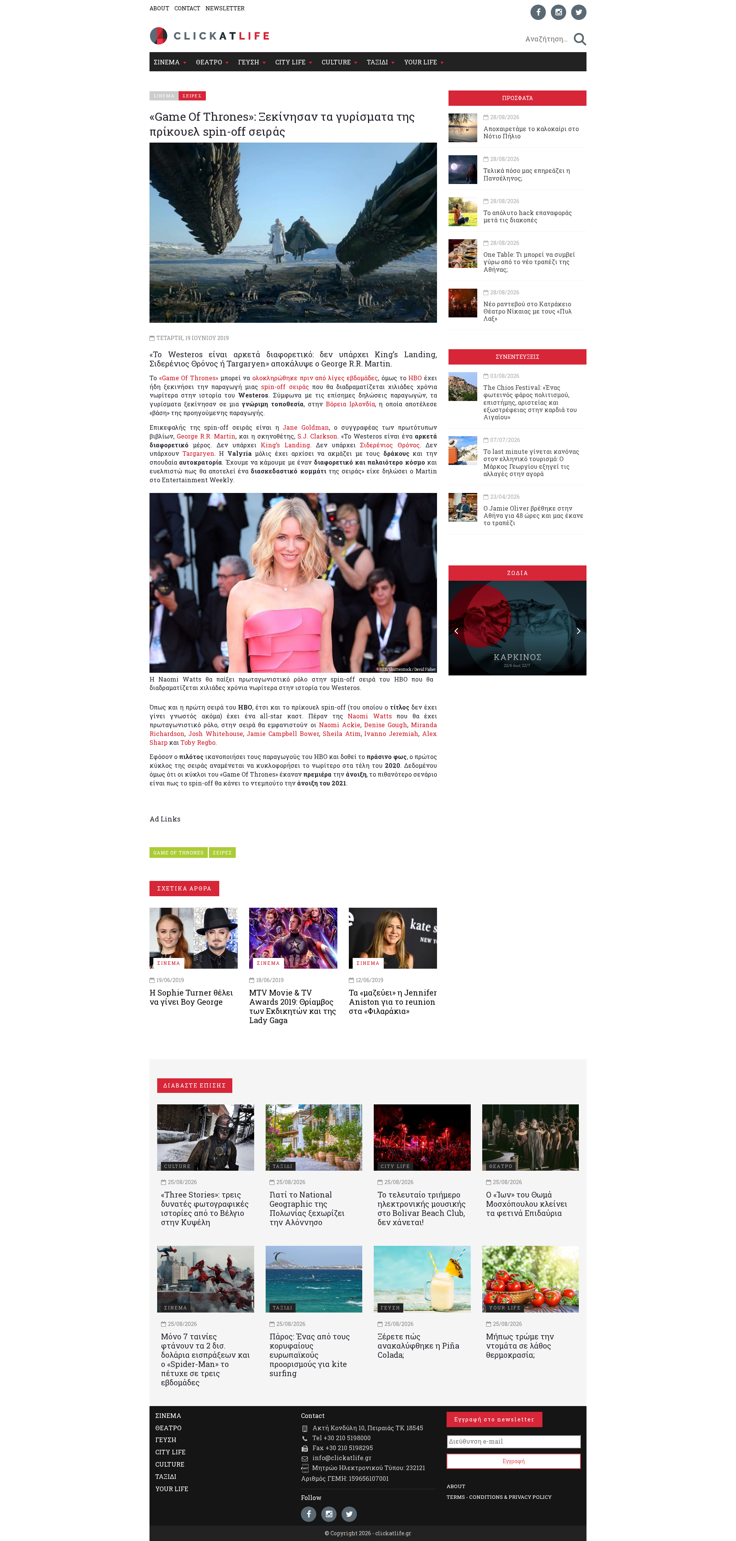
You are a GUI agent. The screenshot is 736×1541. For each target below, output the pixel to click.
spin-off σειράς (285, 387)
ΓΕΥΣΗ (248, 62)
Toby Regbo (198, 742)
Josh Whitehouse (215, 733)
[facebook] (538, 12)
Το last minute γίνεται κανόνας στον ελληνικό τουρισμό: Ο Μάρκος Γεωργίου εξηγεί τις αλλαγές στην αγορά (531, 462)
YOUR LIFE (420, 62)
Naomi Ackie (339, 725)
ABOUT (159, 8)
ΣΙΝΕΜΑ (167, 62)
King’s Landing (285, 445)
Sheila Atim (342, 733)
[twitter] (578, 12)
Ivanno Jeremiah (391, 733)
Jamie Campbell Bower (282, 733)
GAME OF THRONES (178, 852)
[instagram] (558, 12)
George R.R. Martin (206, 436)
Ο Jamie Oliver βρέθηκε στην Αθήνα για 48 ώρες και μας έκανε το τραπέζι (533, 515)
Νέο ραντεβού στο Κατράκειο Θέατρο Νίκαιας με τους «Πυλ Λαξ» (527, 311)
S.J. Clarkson (317, 436)
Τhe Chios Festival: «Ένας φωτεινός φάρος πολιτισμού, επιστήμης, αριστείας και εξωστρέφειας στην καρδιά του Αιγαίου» (530, 402)
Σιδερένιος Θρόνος (389, 445)
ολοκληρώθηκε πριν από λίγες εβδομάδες (315, 378)
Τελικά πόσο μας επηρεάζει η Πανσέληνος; (526, 174)
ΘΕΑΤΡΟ (209, 62)
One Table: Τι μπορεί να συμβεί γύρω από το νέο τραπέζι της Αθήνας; (529, 261)
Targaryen (198, 453)
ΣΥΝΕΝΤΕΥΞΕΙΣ (517, 356)
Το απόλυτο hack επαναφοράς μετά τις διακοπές (527, 216)
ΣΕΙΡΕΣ (222, 852)
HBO (415, 378)
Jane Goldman (306, 427)
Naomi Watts (369, 716)
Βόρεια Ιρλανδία (350, 404)
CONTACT (187, 8)
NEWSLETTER (225, 8)
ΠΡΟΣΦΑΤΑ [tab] (517, 98)
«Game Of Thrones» (188, 378)
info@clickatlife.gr (341, 1458)
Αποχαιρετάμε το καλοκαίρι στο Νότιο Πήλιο (531, 132)
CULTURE (336, 62)
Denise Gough (385, 725)
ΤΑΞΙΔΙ (377, 62)
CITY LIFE (290, 62)
